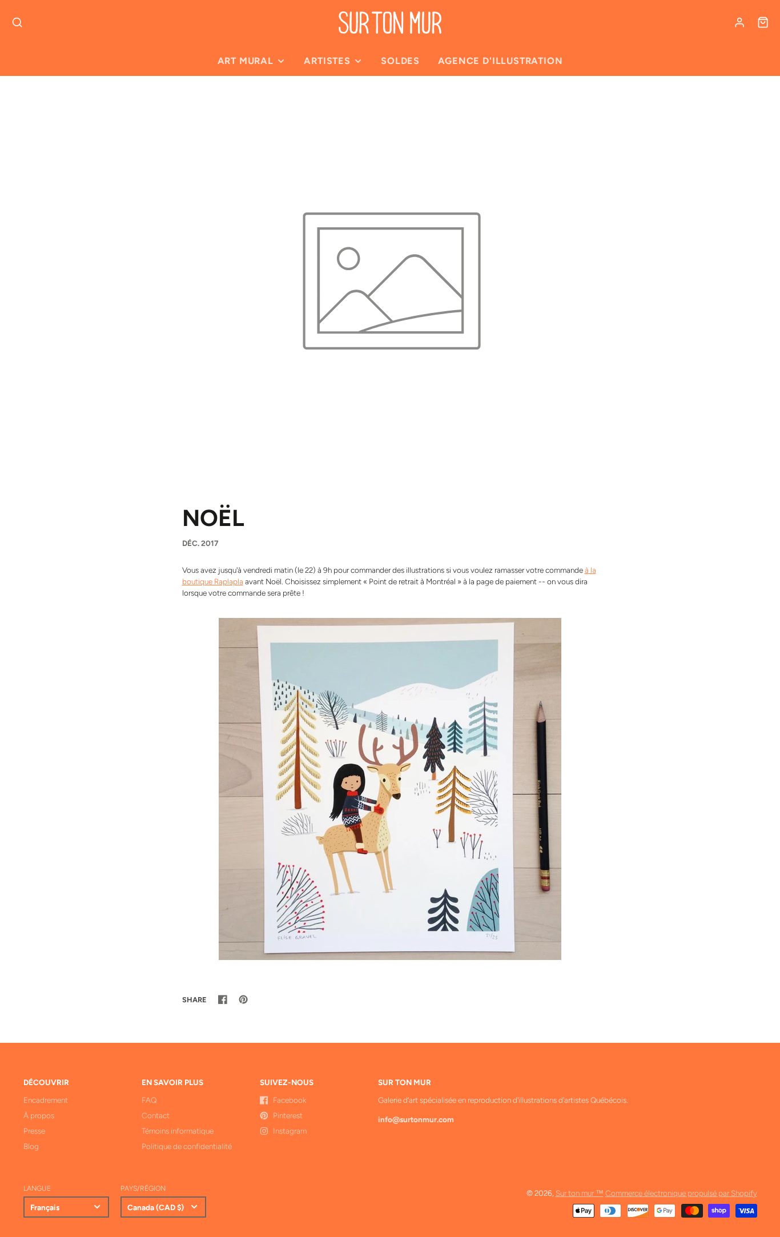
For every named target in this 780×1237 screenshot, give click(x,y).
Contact (156, 1115)
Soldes (400, 60)
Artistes (327, 60)
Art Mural (246, 60)
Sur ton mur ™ (580, 1193)
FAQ (149, 1100)
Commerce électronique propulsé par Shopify (681, 1193)
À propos (38, 1115)
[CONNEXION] (739, 22)
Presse (34, 1130)
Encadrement (45, 1100)
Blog (31, 1146)
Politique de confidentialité (187, 1146)
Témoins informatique (178, 1130)
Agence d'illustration (500, 60)
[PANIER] (763, 22)
